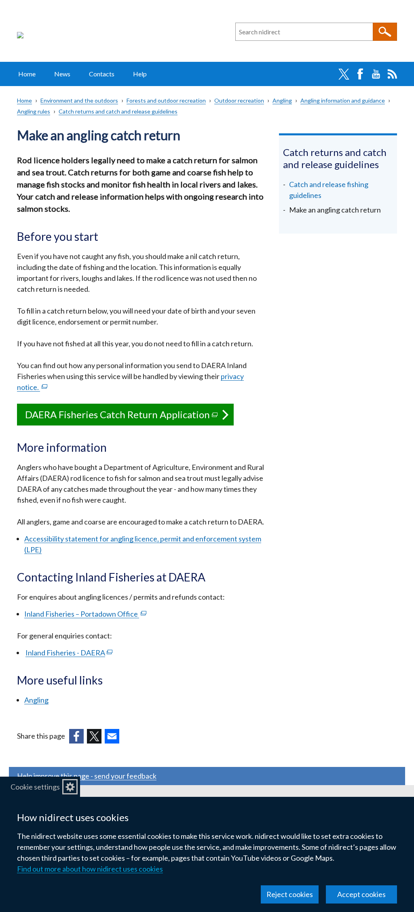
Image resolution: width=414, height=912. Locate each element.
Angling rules (33, 111)
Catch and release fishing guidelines (328, 190)
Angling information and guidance (342, 100)
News (62, 74)
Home (27, 74)
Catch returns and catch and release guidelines (118, 111)
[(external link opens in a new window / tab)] (76, 736)
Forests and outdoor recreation (166, 100)
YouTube (376, 74)
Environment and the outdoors (79, 100)
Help (140, 74)
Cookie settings (35, 786)
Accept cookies (361, 894)
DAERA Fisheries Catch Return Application (129, 417)
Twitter (344, 74)
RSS (392, 74)
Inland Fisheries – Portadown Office (85, 613)
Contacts (101, 74)
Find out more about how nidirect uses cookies (90, 868)
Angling (282, 100)
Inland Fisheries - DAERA (68, 652)
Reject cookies (289, 894)
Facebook (360, 74)
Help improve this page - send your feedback (86, 775)
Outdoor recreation (239, 100)
